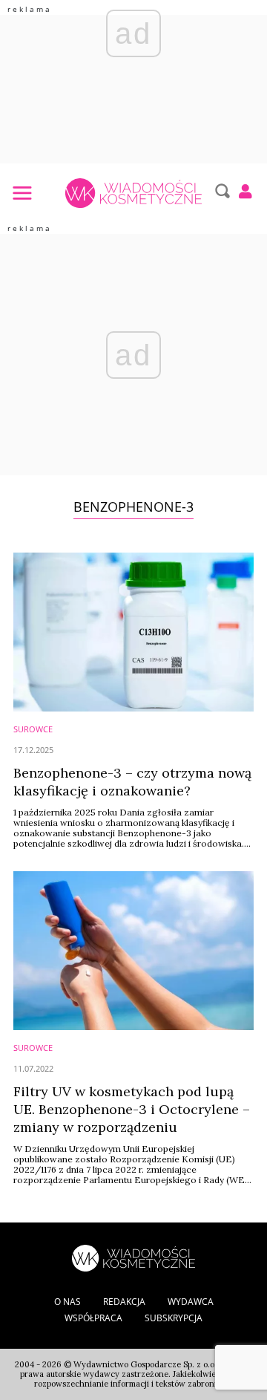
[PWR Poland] (133, 1257)
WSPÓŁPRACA (93, 1318)
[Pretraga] (221, 190)
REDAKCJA (124, 1301)
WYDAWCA (191, 1301)
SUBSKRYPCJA (173, 1318)
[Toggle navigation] (21, 192)
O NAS (67, 1301)
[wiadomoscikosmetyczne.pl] (133, 193)
